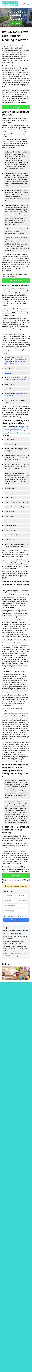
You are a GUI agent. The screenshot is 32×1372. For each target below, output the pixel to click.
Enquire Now (16, 875)
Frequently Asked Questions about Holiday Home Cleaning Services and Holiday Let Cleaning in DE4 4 (15, 949)
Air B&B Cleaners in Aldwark (12, 934)
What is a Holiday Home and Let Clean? (15, 931)
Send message (16, 920)
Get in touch (16, 23)
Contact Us (16, 107)
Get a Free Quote (16, 281)
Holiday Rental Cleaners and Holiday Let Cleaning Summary (15, 955)
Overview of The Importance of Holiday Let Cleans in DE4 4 (13, 943)
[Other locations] (24, 4)
